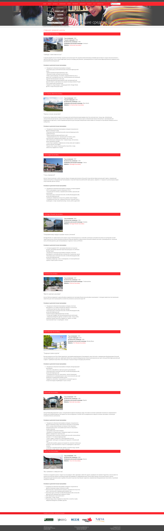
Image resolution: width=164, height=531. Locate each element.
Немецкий (108, 0)
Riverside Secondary (74, 402)
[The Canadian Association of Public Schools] (87, 519)
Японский (83, 0)
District (89, 4)
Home (44, 4)
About (49, 4)
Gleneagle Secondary (75, 164)
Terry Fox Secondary (75, 461)
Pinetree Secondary (74, 283)
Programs (75, 4)
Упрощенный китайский (63, 0)
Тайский (92, 0)
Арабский (97, 0)
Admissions (62, 4)
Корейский (56, 0)
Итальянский (114, 0)
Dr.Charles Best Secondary (76, 105)
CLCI (94, 4)
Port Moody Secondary (79, 343)
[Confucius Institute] (48, 519)
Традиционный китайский (75, 0)
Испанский (88, 0)
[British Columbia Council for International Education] (75, 519)
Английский (50, 0)
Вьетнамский (102, 0)
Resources (82, 4)
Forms (69, 4)
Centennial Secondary (75, 45)
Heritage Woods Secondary (76, 223)
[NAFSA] (99, 519)
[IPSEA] (62, 519)
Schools (55, 4)
